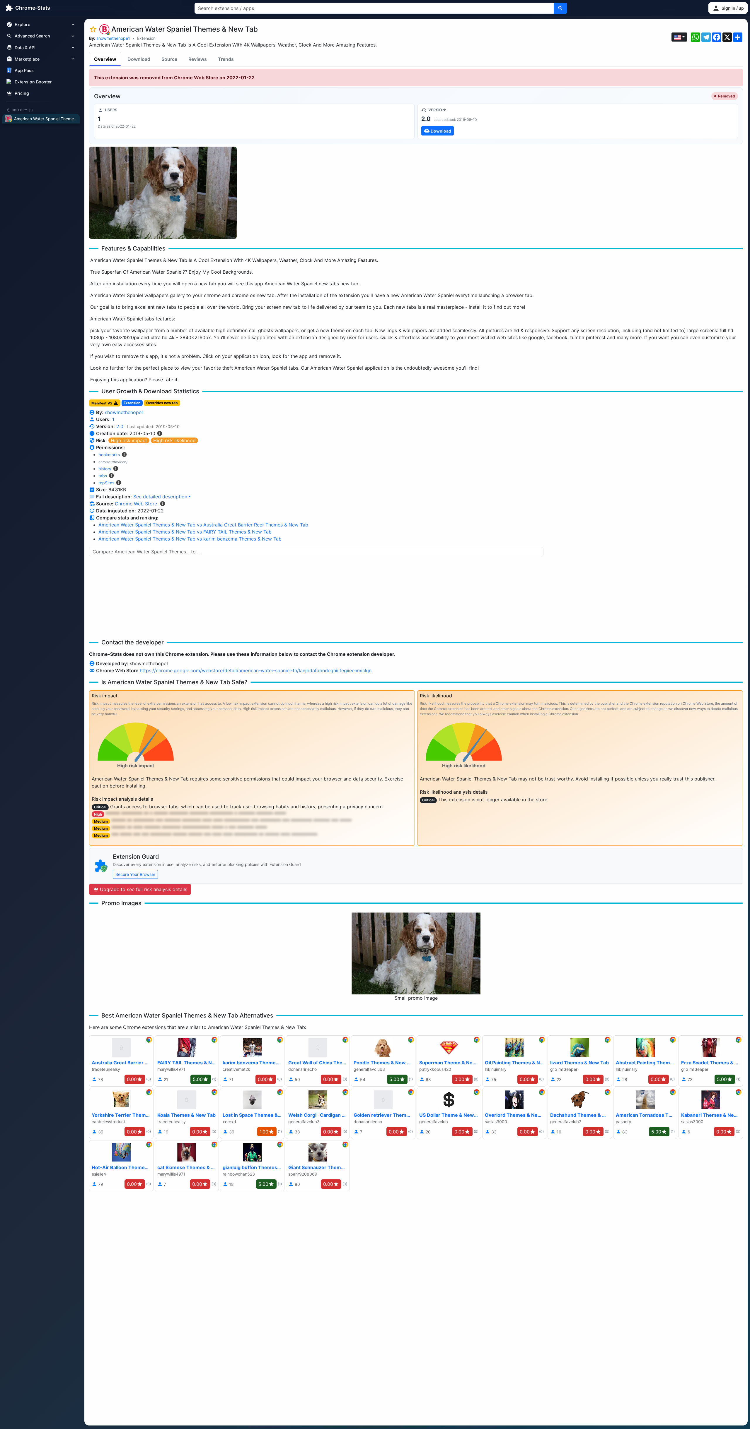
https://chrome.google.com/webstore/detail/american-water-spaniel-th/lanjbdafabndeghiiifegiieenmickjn (255, 670)
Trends (226, 59)
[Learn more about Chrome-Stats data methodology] (163, 504)
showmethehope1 (113, 38)
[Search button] (560, 8)
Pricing (22, 93)
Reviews (197, 59)
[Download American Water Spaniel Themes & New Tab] (578, 121)
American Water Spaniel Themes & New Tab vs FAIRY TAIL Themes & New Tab (185, 532)
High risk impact (129, 440)
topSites (106, 482)
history (104, 468)
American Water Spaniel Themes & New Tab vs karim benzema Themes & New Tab (190, 539)
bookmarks (109, 454)
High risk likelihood (174, 440)
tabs (102, 475)
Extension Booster (33, 81)
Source (169, 59)
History (22, 110)
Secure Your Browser (135, 874)
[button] (728, 8)
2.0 (119, 426)
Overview (105, 59)
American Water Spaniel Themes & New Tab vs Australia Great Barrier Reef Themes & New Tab (203, 525)
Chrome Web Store (136, 504)
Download (138, 59)
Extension (146, 38)
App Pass (24, 70)
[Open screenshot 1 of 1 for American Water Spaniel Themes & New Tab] (163, 193)
